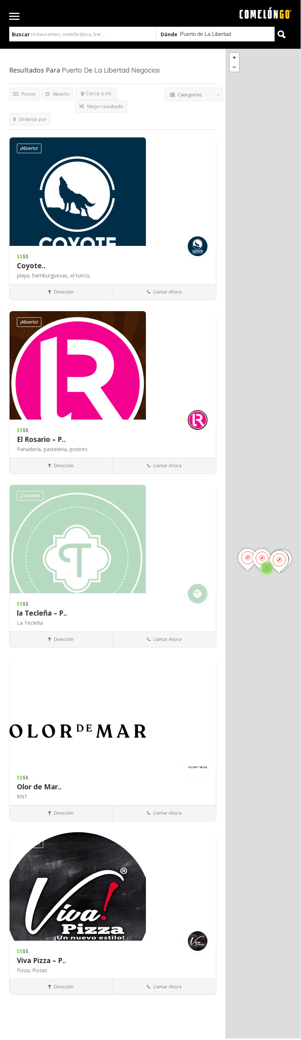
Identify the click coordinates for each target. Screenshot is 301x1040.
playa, (24, 275)
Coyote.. (31, 265)
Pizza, (24, 970)
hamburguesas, (51, 275)
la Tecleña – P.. (42, 613)
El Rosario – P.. (41, 439)
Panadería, (30, 449)
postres (79, 449)
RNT (22, 796)
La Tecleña (30, 622)
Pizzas (39, 970)
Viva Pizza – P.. (41, 960)
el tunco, (80, 275)
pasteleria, (57, 449)
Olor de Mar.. (39, 787)
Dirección (63, 292)
